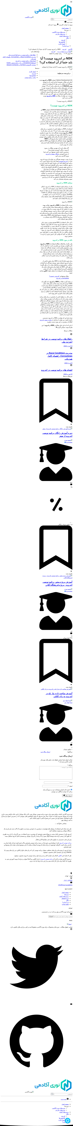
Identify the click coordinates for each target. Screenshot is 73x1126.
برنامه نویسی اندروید (65, 843)
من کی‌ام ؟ (65, 46)
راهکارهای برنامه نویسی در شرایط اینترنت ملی (22, 55)
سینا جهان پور (68, 702)
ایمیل (70, 786)
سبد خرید (64, 1099)
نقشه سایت (65, 904)
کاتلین (60, 856)
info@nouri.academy (65, 885)
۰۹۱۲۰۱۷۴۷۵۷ (67, 880)
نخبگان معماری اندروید (52, 154)
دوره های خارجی (60, 34)
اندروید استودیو (63, 161)
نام (71, 782)
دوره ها (66, 894)
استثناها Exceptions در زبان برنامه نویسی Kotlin (21, 63)
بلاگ (67, 38)
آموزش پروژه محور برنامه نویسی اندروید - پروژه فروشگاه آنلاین (57, 583)
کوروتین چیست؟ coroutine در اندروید (59, 277)
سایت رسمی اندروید (46, 320)
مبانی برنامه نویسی (30, 77)
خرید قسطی (65, 898)
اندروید (63, 40)
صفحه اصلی (65, 28)
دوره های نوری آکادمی (58, 32)
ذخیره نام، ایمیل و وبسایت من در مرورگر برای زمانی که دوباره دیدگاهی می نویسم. (57, 791)
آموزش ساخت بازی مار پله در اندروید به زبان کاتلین (59, 695)
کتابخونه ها (62, 42)
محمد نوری (69, 442)
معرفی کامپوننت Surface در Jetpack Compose (21, 65)
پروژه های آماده (64, 36)
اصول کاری (61, 44)
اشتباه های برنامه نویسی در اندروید (25, 61)
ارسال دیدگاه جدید (45, 752)
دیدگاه (70, 765)
